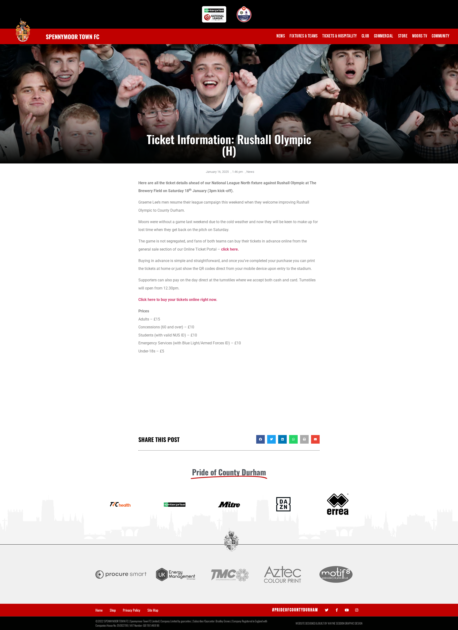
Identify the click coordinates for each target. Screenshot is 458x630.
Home (99, 610)
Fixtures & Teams (303, 36)
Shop (113, 610)
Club (365, 36)
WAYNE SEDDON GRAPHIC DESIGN (345, 623)
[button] (260, 439)
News (280, 36)
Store (403, 36)
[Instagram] (357, 610)
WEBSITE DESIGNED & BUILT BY (312, 623)
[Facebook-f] (337, 610)
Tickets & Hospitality (339, 36)
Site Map (152, 610)
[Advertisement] (229, 396)
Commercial (383, 36)
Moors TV (419, 36)
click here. (230, 249)
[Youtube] (347, 610)
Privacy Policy (131, 610)
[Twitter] (327, 610)
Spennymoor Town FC (72, 36)
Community (440, 36)
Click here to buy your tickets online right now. (177, 299)
